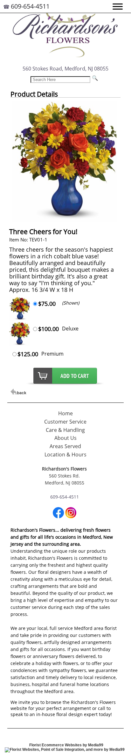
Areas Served (65, 446)
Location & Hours (65, 454)
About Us (65, 437)
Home (65, 413)
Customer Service (65, 421)
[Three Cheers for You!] (64, 221)
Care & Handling (65, 429)
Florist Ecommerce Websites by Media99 (66, 745)
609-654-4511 (30, 6)
